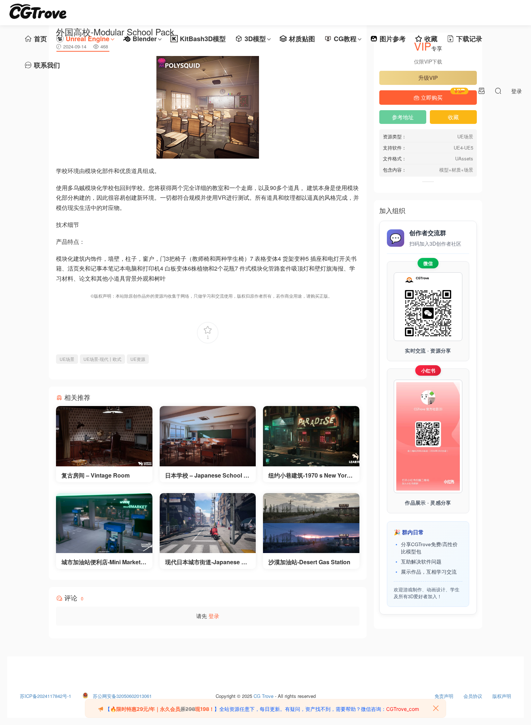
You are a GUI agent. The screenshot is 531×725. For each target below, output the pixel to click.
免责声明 (444, 694)
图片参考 (393, 38)
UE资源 (137, 359)
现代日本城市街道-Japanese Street (207, 562)
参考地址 (403, 117)
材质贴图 (302, 38)
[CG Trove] (38, 12)
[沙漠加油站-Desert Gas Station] (311, 523)
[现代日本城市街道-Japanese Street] (208, 523)
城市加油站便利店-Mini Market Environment (103, 562)
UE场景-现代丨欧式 (102, 359)
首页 (40, 38)
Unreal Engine (87, 38)
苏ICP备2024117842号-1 (45, 694)
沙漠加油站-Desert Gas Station (309, 562)
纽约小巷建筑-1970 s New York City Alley (309, 475)
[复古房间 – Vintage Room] (104, 436)
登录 (213, 616)
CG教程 (345, 38)
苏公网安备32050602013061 (122, 694)
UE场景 (67, 359)
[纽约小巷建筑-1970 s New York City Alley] (311, 436)
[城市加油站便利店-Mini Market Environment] (104, 523)
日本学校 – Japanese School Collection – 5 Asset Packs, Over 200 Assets (207, 475)
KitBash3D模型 (203, 38)
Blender (145, 38)
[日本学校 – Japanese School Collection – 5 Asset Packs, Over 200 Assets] (208, 436)
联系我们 (47, 65)
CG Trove (263, 694)
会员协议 (472, 694)
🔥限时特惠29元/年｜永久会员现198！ (162, 709)
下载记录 (469, 38)
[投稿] (481, 90)
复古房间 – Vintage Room (95, 475)
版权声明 (501, 694)
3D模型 (255, 38)
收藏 (430, 38)
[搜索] (498, 90)
